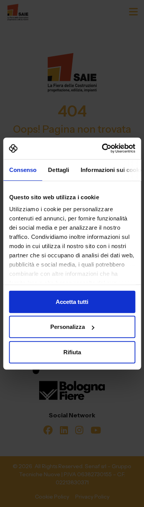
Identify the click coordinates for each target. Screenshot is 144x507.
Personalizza (67, 327)
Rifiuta (72, 352)
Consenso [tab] (22, 169)
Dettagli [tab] (58, 169)
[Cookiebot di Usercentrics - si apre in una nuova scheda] (102, 148)
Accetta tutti (72, 301)
